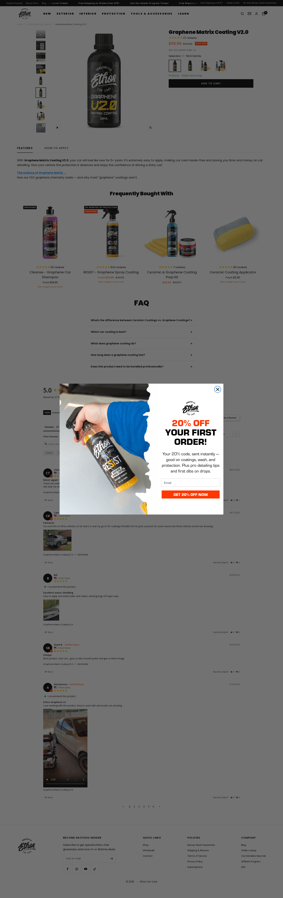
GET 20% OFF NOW (190, 494)
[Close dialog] (217, 389)
